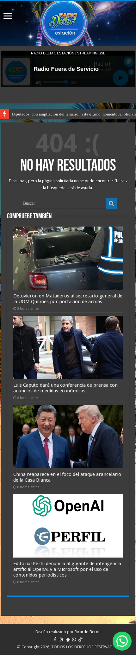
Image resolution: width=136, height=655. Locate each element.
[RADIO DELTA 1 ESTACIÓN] (68, 23)
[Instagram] (60, 639)
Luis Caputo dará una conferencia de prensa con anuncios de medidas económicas (65, 388)
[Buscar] (111, 203)
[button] (122, 641)
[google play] (67, 639)
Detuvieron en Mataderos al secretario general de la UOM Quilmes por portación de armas (67, 298)
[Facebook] (55, 639)
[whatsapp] (74, 639)
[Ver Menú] (8, 16)
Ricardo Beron (88, 631)
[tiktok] (80, 639)
